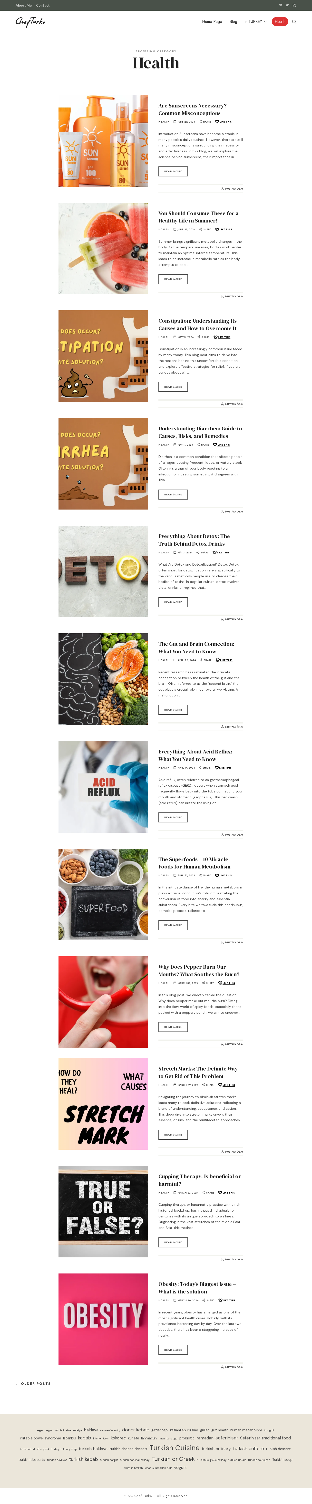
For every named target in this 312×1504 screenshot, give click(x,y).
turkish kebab (83, 1459)
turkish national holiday (134, 1460)
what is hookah (133, 1468)
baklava (91, 1430)
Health (164, 122)
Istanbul (69, 1438)
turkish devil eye (57, 1460)
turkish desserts (32, 1459)
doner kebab (135, 1430)
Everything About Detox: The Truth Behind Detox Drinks (194, 539)
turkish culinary (216, 1448)
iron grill (269, 1430)
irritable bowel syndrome (40, 1438)
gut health (219, 1430)
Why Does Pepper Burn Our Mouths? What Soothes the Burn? (199, 970)
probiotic (187, 1438)
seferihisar (226, 1438)
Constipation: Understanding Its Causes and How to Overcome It (197, 324)
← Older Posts (33, 1383)
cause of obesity (110, 1430)
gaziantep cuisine (184, 1430)
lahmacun (149, 1438)
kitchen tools (101, 1438)
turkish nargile (109, 1460)
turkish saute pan (259, 1460)
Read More (173, 171)
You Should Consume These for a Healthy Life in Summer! (198, 217)
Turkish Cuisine (174, 1447)
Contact (43, 5)
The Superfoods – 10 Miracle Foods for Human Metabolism (194, 863)
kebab (84, 1438)
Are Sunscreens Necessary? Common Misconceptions (192, 109)
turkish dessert (278, 1449)
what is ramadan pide (158, 1468)
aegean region (45, 1430)
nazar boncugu (168, 1438)
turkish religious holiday (211, 1460)
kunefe (133, 1438)
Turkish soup (282, 1459)
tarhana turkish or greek (34, 1449)
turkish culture (248, 1449)
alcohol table (63, 1430)
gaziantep (159, 1430)
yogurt (180, 1467)
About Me (24, 5)
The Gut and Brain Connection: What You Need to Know (196, 647)
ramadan (205, 1438)
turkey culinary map (64, 1449)
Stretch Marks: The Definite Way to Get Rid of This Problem (198, 1072)
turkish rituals (237, 1460)
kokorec (118, 1438)
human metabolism (246, 1430)
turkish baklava (93, 1448)
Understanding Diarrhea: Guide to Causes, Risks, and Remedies (200, 432)
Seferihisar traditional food (265, 1438)
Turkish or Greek (173, 1459)
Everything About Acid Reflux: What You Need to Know (195, 755)
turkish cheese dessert (128, 1449)
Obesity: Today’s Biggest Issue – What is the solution (197, 1287)
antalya (77, 1430)
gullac (204, 1430)
